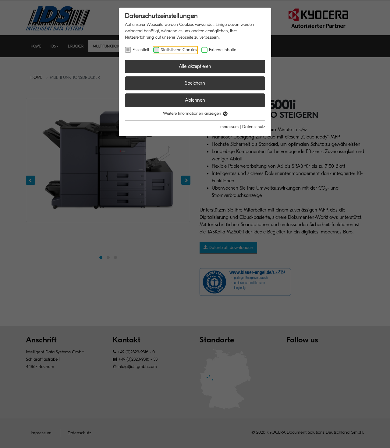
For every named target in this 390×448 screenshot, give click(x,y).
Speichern (195, 83)
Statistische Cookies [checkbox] (179, 49)
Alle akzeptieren (195, 66)
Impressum (229, 126)
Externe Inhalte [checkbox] (222, 49)
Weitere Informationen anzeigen (192, 113)
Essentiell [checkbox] (141, 49)
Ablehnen (195, 100)
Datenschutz (253, 126)
